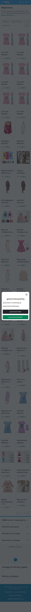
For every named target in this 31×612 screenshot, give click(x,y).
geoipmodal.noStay (15, 311)
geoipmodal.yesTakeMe (16, 317)
